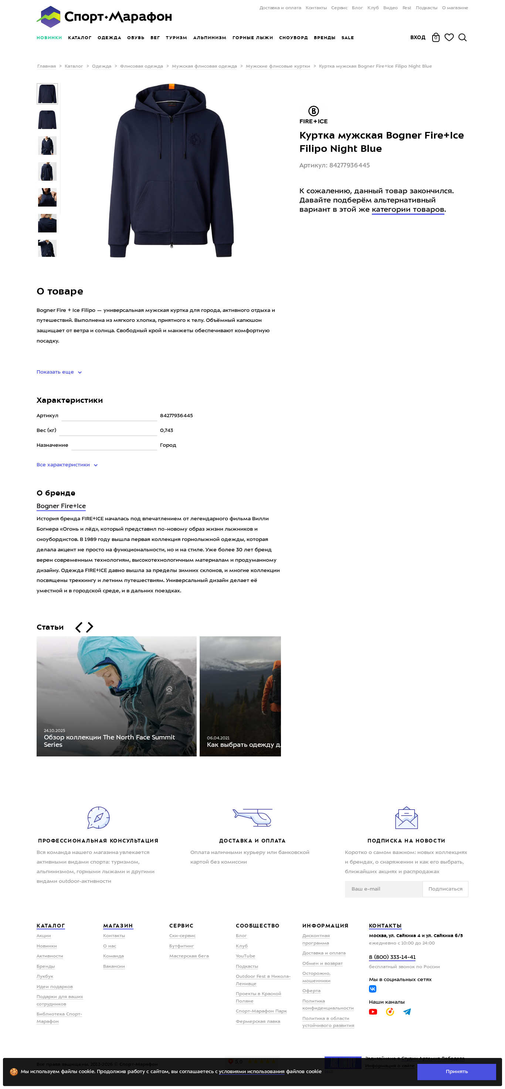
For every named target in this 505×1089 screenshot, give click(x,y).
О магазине (455, 8)
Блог (357, 8)
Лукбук (45, 976)
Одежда (109, 37)
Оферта (311, 991)
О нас (109, 946)
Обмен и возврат (322, 964)
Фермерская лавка (258, 1022)
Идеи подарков (55, 987)
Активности (50, 956)
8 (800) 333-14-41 (392, 957)
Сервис (339, 8)
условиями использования (252, 1071)
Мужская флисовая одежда (204, 66)
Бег (155, 37)
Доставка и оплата (280, 8)
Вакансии (114, 966)
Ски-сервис (182, 936)
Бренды (325, 37)
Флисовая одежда (141, 66)
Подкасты (426, 8)
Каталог (80, 37)
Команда (113, 956)
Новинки (49, 37)
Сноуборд (293, 37)
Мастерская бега (189, 956)
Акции (44, 936)
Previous (31, 698)
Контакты (316, 8)
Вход (418, 37)
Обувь (136, 37)
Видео (390, 8)
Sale (348, 37)
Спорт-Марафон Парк (261, 1011)
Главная (46, 66)
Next (286, 698)
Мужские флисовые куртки (278, 66)
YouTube (245, 956)
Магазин (118, 926)
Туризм (176, 37)
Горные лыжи (253, 37)
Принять (457, 1071)
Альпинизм (210, 37)
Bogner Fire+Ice (61, 506)
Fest (407, 8)
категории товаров (408, 210)
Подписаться (445, 889)
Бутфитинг (181, 946)
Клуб (373, 8)
